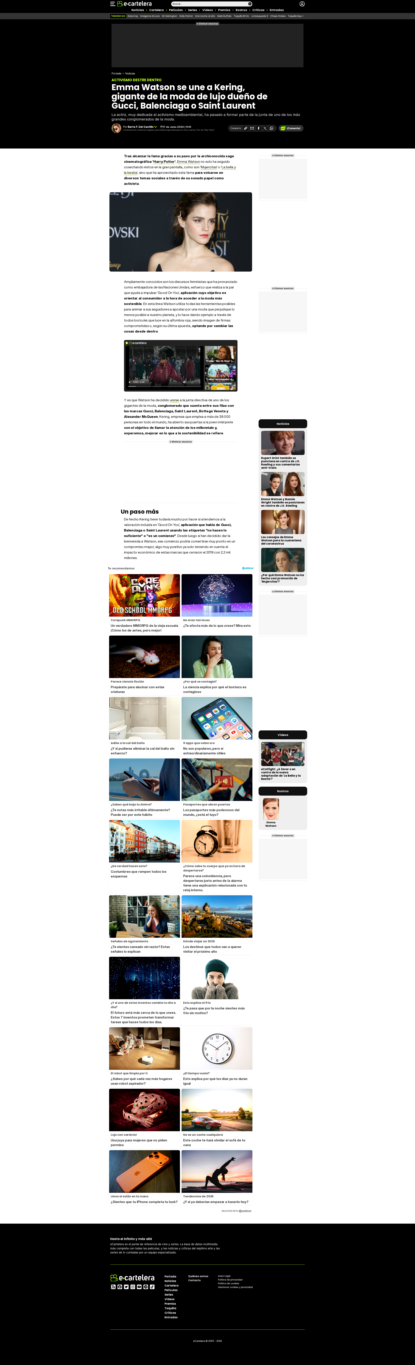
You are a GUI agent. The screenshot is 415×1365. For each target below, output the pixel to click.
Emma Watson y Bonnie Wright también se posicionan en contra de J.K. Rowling (283, 502)
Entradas (277, 10)
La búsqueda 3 (260, 16)
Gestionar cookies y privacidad (235, 1287)
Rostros (241, 10)
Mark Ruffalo (224, 16)
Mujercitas (209, 167)
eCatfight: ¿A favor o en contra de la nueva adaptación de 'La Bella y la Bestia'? (281, 774)
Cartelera (156, 10)
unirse (174, 400)
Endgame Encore (150, 16)
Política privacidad (230, 1279)
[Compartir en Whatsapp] (271, 128)
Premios (224, 10)
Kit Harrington (169, 16)
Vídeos (207, 10)
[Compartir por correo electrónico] (252, 128)
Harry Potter (164, 161)
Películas (176, 10)
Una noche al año (205, 16)
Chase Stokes (278, 16)
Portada (116, 73)
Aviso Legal (224, 1275)
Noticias (137, 10)
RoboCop (133, 16)
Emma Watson (188, 161)
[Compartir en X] (265, 128)
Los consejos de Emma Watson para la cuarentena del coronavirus (281, 540)
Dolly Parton (186, 16)
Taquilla (170, 1308)
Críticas (258, 10)
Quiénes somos (198, 1276)
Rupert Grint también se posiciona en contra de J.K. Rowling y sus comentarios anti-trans (280, 463)
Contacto (194, 1280)
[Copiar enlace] (245, 128)
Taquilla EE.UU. (241, 16)
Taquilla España (296, 16)
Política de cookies (228, 1283)
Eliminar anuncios (208, 24)
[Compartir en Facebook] (258, 128)
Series (192, 10)
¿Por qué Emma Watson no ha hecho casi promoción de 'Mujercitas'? (282, 578)
